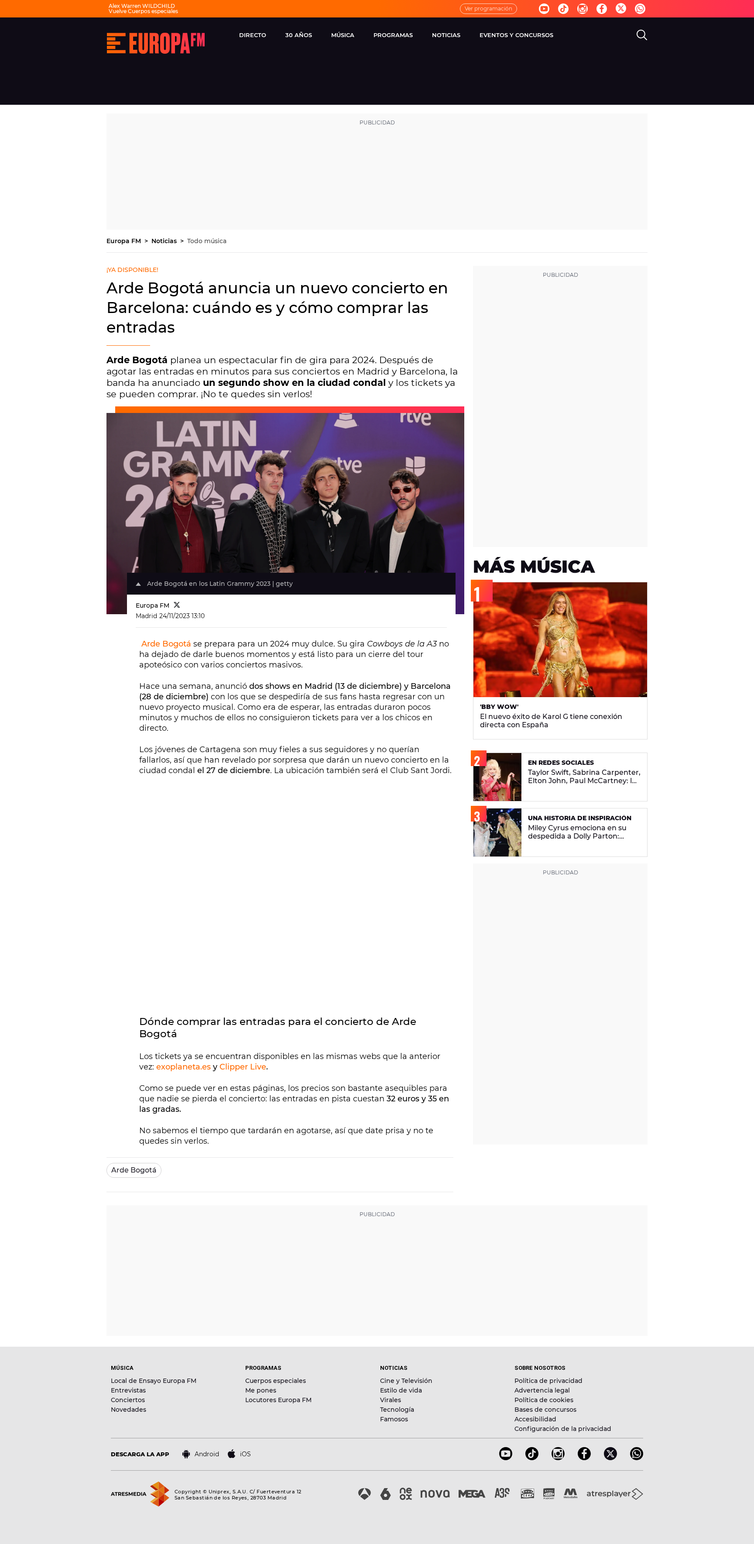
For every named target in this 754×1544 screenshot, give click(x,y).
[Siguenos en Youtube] (544, 8)
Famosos (394, 1419)
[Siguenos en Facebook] (601, 8)
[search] (642, 35)
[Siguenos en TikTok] (531, 1458)
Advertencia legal (542, 1390)
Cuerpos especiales (275, 1381)
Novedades (128, 1409)
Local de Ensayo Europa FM (153, 1381)
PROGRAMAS (393, 34)
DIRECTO (252, 34)
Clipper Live (242, 1067)
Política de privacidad (548, 1381)
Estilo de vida (401, 1390)
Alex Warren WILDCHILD (142, 6)
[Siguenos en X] (610, 1458)
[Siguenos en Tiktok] (563, 8)
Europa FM (124, 241)
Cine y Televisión (406, 1381)
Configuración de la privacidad (562, 1429)
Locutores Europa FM (278, 1400)
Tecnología (397, 1409)
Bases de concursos (545, 1409)
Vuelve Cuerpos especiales (143, 11)
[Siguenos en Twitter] (621, 9)
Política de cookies (543, 1400)
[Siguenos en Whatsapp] (640, 8)
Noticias (164, 241)
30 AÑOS (298, 34)
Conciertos (128, 1400)
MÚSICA (342, 34)
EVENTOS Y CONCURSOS (516, 34)
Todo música (206, 241)
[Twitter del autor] (177, 605)
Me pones (260, 1390)
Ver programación (488, 8)
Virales (390, 1400)
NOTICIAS (446, 34)
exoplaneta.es (183, 1067)
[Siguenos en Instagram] (582, 8)
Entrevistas (128, 1390)
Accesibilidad (535, 1419)
